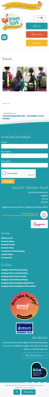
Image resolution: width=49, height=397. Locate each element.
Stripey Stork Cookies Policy (14, 273)
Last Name (6, 161)
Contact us (6, 257)
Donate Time (7, 247)
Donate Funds (8, 244)
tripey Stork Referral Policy (15, 279)
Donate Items (7, 241)
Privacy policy (28, 392)
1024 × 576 (6, 103)
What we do (7, 238)
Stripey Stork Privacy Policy (14, 270)
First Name (6, 151)
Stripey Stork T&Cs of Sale (13, 276)
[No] (46, 390)
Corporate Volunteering (13, 251)
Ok (17, 392)
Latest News (7, 254)
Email (3, 142)
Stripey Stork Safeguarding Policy (17, 283)
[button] (4, 37)
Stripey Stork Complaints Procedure (18, 286)
